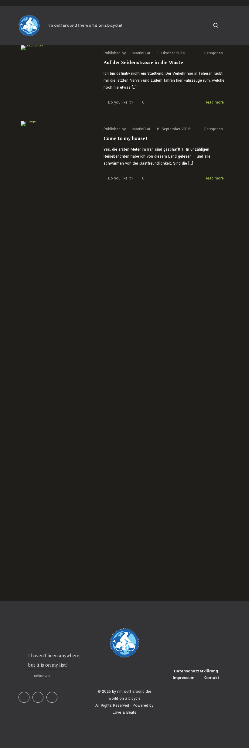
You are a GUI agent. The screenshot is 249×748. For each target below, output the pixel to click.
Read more (214, 102)
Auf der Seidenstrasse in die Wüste (143, 62)
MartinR (139, 53)
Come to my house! (125, 138)
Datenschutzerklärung (196, 671)
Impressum (183, 678)
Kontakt (211, 678)
